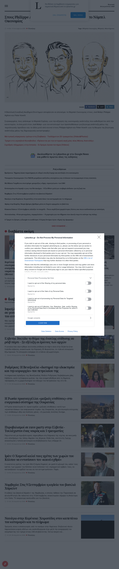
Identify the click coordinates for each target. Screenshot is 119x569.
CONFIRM (42, 323)
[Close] (100, 238)
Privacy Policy (73, 331)
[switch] (88, 283)
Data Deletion (46, 331)
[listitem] (59, 278)
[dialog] (59, 284)
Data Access (59, 331)
